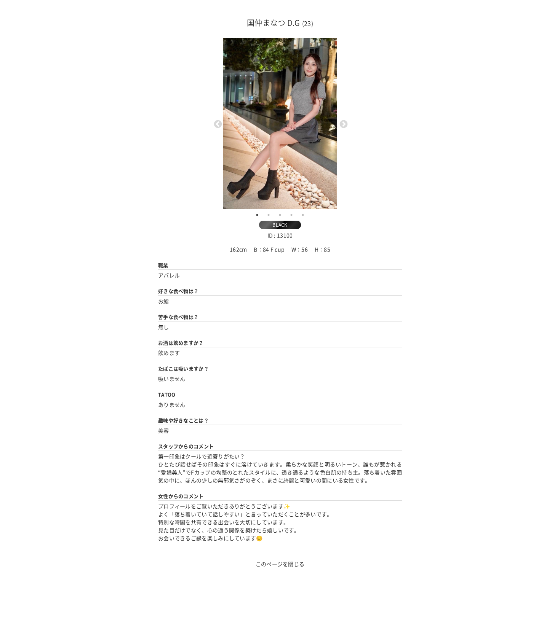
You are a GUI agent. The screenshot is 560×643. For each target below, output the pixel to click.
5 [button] (303, 215)
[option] (280, 123)
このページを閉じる (280, 564)
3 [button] (280, 215)
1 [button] (257, 215)
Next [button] (343, 123)
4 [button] (291, 215)
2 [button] (268, 215)
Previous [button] (217, 123)
